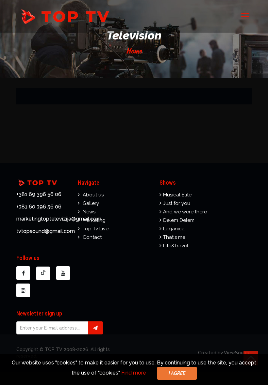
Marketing (94, 220)
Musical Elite (177, 195)
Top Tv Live (96, 229)
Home (134, 51)
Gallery (91, 203)
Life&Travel (175, 246)
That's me (174, 237)
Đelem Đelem (178, 220)
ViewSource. (238, 352)
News (89, 212)
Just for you (176, 203)
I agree (177, 373)
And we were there (185, 212)
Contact (92, 237)
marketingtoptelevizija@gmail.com (58, 219)
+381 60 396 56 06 (38, 207)
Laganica (174, 229)
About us (93, 195)
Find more (133, 373)
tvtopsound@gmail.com (45, 231)
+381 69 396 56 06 (38, 194)
